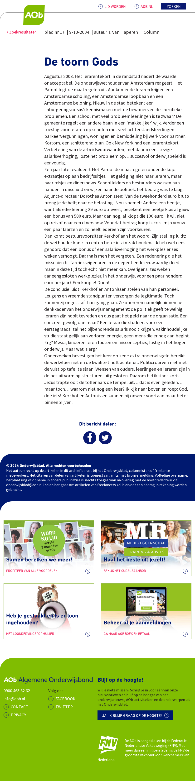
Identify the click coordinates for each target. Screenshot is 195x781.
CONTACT (19, 706)
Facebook (65, 698)
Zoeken (174, 6)
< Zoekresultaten (21, 32)
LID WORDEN (115, 7)
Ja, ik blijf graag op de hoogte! (132, 716)
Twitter (64, 706)
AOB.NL (147, 7)
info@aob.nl (14, 698)
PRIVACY (18, 715)
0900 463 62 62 (17, 690)
